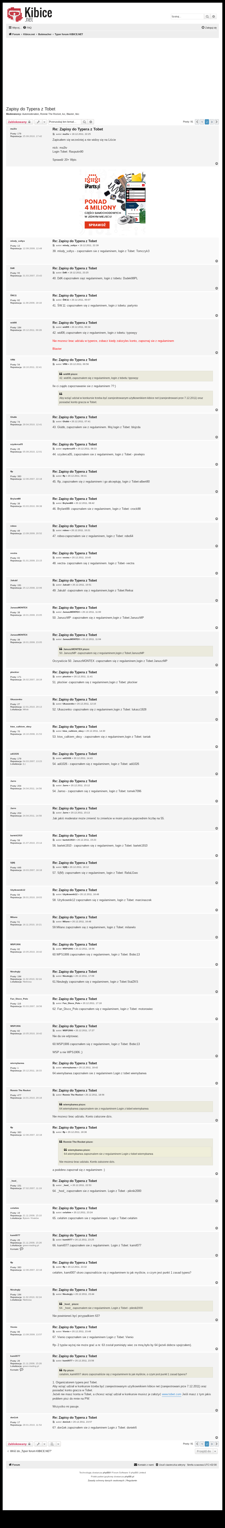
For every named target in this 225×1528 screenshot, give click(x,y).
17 (18, 1422)
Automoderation (30, 114)
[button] (197, 121)
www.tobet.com (171, 1394)
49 (18, 531)
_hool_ (14, 1181)
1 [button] (202, 122)
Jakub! (14, 580)
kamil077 (15, 1235)
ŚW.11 (13, 295)
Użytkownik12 (17, 890)
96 (18, 1332)
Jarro (13, 781)
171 (19, 677)
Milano (13, 917)
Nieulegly (15, 971)
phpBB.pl (129, 1476)
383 (19, 476)
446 (19, 867)
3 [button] (211, 122)
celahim (14, 1208)
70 (18, 731)
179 (19, 758)
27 (18, 704)
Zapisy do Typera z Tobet (30, 108)
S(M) (12, 862)
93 (18, 558)
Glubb (13, 417)
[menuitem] (27, 27)
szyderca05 (16, 444)
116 (19, 1003)
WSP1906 (15, 944)
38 (18, 503)
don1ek (14, 1417)
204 (19, 786)
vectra (13, 553)
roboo (13, 526)
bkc (77, 114)
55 (18, 273)
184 (19, 327)
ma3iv (13, 129)
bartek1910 (16, 835)
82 (18, 300)
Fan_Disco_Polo (19, 999)
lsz (63, 114)
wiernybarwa (17, 1063)
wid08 (13, 322)
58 (18, 840)
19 (18, 1213)
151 (19, 1185)
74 (18, 422)
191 (19, 585)
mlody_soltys (17, 241)
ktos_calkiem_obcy (20, 726)
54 (18, 364)
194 (19, 976)
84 (18, 895)
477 (19, 1095)
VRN (12, 360)
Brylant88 (15, 498)
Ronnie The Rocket (50, 114)
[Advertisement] (112, 72)
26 (18, 449)
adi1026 (14, 754)
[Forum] (29, 14)
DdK (12, 268)
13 (18, 246)
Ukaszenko (16, 699)
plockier (14, 672)
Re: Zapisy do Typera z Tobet (78, 129)
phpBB (106, 1472)
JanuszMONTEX (18, 607)
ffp (11, 471)
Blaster (70, 114)
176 (19, 133)
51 (18, 922)
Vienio (13, 1327)
